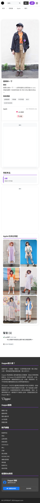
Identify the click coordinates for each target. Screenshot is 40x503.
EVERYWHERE (8, 103)
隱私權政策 (5, 416)
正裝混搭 (4, 439)
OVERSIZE (5, 445)
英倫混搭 (4, 442)
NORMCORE (6, 456)
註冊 (32, 3)
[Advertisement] (20, 147)
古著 (6, 178)
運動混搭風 (5, 459)
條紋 (3, 436)
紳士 (3, 448)
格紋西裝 (4, 468)
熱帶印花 (4, 465)
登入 (26, 3)
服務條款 (4, 413)
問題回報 (4, 422)
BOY (27, 99)
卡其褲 (14, 99)
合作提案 (4, 419)
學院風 (4, 462)
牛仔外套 (21, 99)
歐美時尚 (4, 433)
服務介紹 (4, 410)
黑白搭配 (4, 453)
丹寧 (3, 451)
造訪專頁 (28, 488)
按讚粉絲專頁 (12, 488)
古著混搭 (6, 99)
